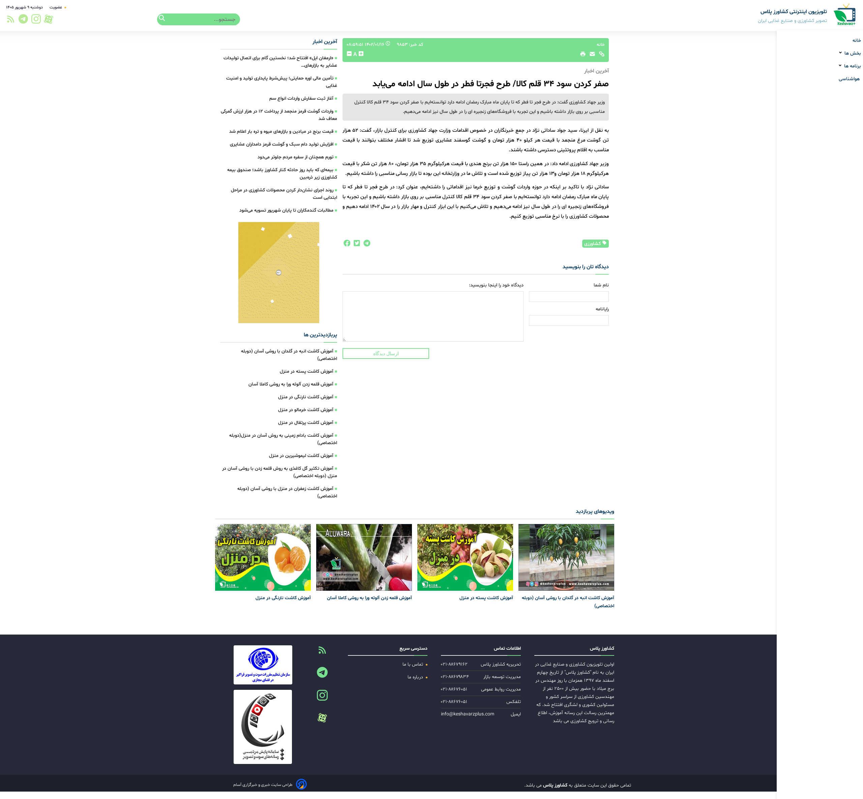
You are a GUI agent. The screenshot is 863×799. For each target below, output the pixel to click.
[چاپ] (582, 55)
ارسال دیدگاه (386, 353)
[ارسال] (590, 55)
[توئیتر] (355, 245)
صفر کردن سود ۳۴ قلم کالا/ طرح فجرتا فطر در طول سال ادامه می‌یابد (491, 84)
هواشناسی (850, 79)
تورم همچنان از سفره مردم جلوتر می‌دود (295, 157)
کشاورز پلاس (554, 785)
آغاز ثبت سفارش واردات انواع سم (301, 98)
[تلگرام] (22, 21)
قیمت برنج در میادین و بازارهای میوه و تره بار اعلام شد (281, 131)
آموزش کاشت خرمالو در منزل (305, 410)
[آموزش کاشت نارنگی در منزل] (263, 557)
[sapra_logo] (263, 727)
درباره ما (416, 677)
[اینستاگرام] (36, 21)
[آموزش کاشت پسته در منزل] (465, 557)
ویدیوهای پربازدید (595, 511)
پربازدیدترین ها (320, 335)
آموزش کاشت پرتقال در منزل (305, 423)
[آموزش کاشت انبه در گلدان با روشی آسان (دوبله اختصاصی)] (566, 557)
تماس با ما (413, 664)
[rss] (10, 21)
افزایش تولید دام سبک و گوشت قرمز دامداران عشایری (281, 144)
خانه (857, 40)
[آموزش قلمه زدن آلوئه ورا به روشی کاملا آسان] (364, 557)
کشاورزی (593, 244)
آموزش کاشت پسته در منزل (306, 371)
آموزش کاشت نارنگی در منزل (305, 397)
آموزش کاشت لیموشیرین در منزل (301, 456)
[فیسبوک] (347, 245)
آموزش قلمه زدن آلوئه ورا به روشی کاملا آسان (290, 384)
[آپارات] (48, 19)
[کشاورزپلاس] (845, 15)
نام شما (601, 285)
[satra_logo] (263, 664)
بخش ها (852, 53)
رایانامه (602, 309)
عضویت (56, 7)
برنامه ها (852, 66)
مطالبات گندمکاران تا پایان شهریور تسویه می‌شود (286, 210)
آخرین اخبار (325, 41)
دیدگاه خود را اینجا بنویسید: (496, 285)
